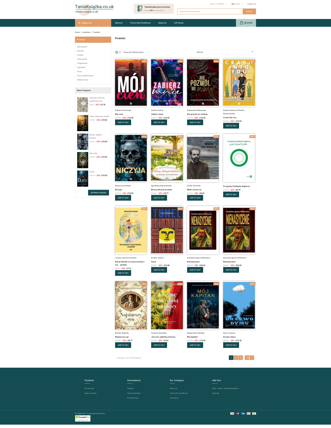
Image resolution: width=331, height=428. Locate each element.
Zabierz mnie (157, 114)
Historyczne (82, 59)
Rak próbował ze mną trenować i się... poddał (130, 263)
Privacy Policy (132, 398)
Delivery (119, 23)
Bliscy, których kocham (161, 190)
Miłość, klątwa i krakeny (95, 136)
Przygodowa (82, 63)
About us (162, 23)
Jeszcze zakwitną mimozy (163, 337)
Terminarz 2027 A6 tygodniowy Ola (96, 99)
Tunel (153, 262)
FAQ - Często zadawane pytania (225, 388)
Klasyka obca (82, 80)
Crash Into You (229, 118)
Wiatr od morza (194, 190)
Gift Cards (178, 23)
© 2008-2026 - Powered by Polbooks (90, 413)
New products (90, 393)
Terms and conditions (140, 23)
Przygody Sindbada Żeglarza (236, 186)
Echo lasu (93, 153)
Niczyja (118, 190)
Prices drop (89, 388)
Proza (79, 71)
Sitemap (215, 393)
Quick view (111, 65)
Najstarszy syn (122, 337)
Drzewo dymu (229, 337)
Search (249, 11)
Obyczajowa (82, 47)
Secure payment (134, 393)
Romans (80, 51)
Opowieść (81, 67)
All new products (98, 193)
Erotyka (80, 55)
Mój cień (119, 114)
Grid (116, 52)
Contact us (251, 4)
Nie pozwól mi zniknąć (197, 114)
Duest (91, 172)
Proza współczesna (85, 76)
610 (248, 358)
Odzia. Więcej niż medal (99, 116)
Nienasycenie (193, 262)
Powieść (81, 39)
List (120, 52)
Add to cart (123, 122)
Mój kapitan (192, 337)
